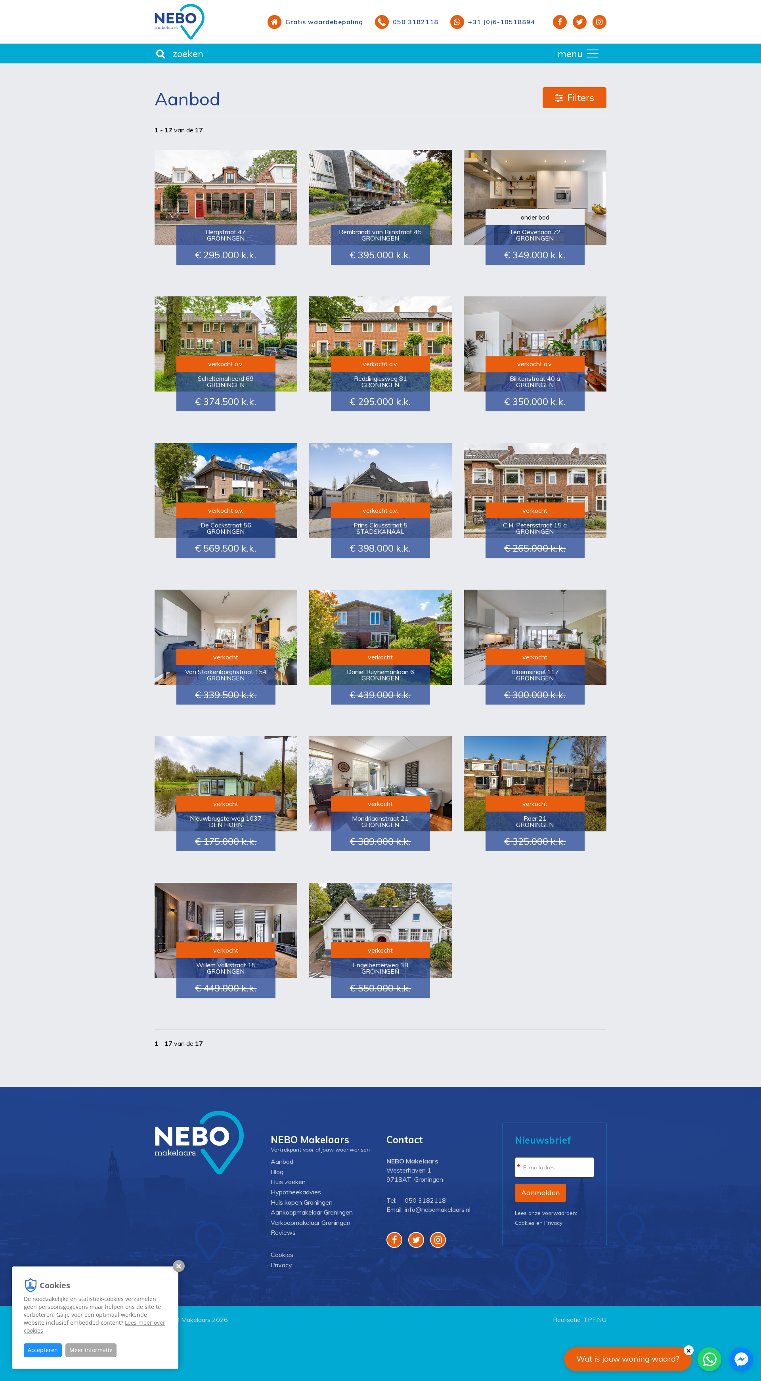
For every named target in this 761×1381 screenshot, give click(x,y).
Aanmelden (540, 1192)
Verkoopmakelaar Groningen (310, 1222)
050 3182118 (425, 1200)
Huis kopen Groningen (302, 1202)
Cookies (282, 1255)
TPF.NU (594, 1320)
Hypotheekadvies (296, 1192)
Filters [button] (580, 97)
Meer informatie (91, 1350)
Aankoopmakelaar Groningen (312, 1212)
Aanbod (282, 1161)
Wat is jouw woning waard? (627, 1359)
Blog (277, 1172)
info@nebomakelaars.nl (437, 1209)
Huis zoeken (288, 1182)
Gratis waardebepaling (324, 22)
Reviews (283, 1232)
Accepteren (43, 1350)
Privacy (281, 1265)
